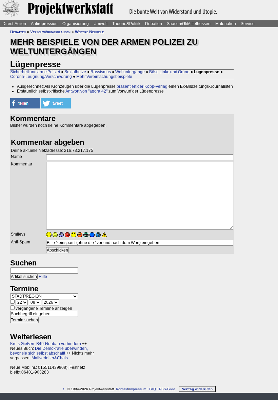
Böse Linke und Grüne (169, 71)
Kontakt (122, 389)
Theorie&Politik (126, 23)
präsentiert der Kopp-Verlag (142, 86)
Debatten (153, 23)
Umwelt (100, 23)
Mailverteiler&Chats (50, 358)
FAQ (152, 389)
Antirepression (44, 23)
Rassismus (101, 71)
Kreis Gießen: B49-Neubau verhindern (45, 343)
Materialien (225, 23)
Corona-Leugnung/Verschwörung (41, 76)
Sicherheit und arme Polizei (35, 71)
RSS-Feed (167, 389)
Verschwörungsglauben (50, 31)
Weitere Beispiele (89, 31)
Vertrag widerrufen (197, 389)
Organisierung (75, 23)
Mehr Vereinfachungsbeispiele (104, 76)
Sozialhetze (75, 71)
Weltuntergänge (130, 71)
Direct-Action (14, 23)
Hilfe (43, 276)
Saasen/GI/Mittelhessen (189, 23)
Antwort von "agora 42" (86, 91)
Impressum (137, 389)
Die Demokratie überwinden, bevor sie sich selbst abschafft (49, 351)
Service (248, 23)
